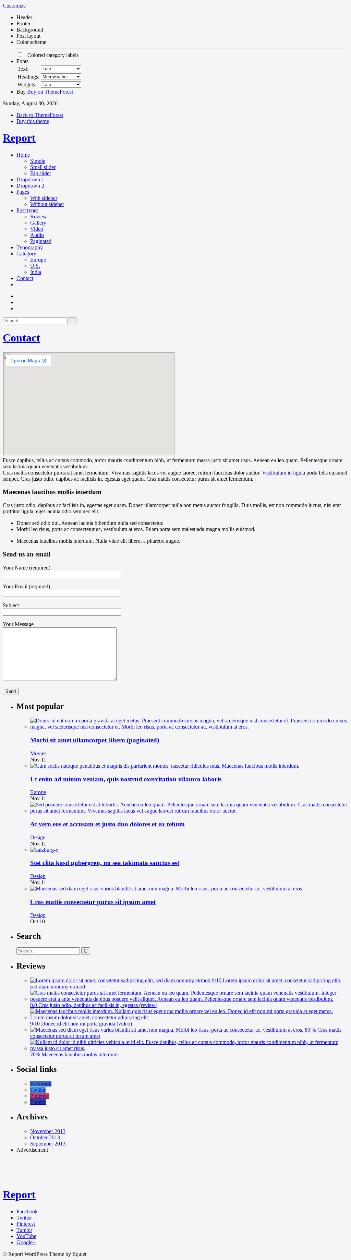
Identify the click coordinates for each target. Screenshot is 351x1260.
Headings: (28, 77)
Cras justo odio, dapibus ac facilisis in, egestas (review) (97, 1005)
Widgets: (26, 84)
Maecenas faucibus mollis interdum (79, 1054)
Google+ (26, 1242)
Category (26, 253)
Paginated (40, 241)
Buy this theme (32, 121)
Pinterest (39, 1096)
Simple (37, 161)
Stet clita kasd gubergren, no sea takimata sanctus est (104, 862)
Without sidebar (47, 204)
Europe (38, 260)
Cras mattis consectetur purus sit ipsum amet (93, 901)
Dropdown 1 (30, 179)
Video (36, 229)
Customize (14, 6)
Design (38, 837)
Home (23, 155)
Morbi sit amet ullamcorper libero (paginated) (94, 740)
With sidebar (43, 198)
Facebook (40, 1084)
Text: (22, 69)
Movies (38, 753)
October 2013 (45, 1137)
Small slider (43, 167)
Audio (37, 235)
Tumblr (38, 1102)
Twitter (38, 1090)
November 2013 (47, 1131)
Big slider (40, 173)
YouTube (26, 1236)
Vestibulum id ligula (283, 473)
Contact (24, 278)
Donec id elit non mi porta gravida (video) (86, 1024)
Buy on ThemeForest (50, 92)
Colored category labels (50, 55)
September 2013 (47, 1144)
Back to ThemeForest (39, 115)
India (35, 272)
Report (19, 138)
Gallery (38, 223)
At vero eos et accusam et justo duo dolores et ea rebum (107, 824)
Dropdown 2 (30, 186)
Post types (27, 210)
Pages (22, 192)
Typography (29, 247)
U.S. (35, 266)
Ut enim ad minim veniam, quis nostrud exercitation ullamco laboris (125, 779)
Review (38, 216)
